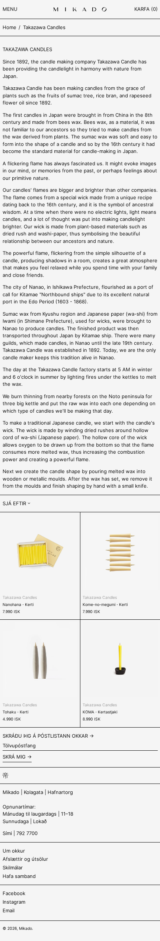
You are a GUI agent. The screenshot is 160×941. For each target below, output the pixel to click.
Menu (10, 9)
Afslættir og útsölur (25, 859)
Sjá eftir (14, 503)
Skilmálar (13, 867)
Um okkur (14, 851)
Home (9, 27)
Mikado (25, 928)
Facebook (14, 893)
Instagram (14, 902)
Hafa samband (19, 876)
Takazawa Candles (44, 27)
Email (9, 910)
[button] (146, 9)
